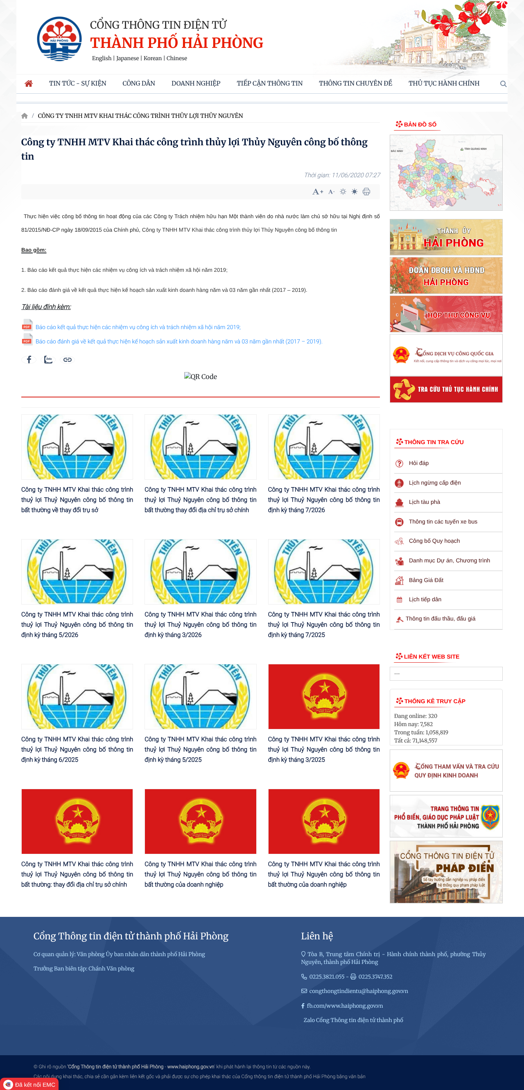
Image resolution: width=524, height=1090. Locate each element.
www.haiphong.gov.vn (191, 1067)
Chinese (177, 58)
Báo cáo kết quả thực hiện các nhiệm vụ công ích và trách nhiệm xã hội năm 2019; (138, 327)
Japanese (127, 58)
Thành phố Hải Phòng (176, 43)
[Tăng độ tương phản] (343, 191)
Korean (153, 58)
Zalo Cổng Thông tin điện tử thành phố (353, 1020)
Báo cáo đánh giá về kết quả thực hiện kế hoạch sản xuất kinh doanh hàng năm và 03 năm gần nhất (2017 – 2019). (179, 342)
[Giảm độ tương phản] (354, 191)
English (102, 58)
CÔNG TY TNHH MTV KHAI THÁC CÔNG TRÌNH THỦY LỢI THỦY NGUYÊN (140, 116)
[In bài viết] (366, 191)
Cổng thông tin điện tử (158, 25)
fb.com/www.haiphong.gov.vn (345, 1005)
